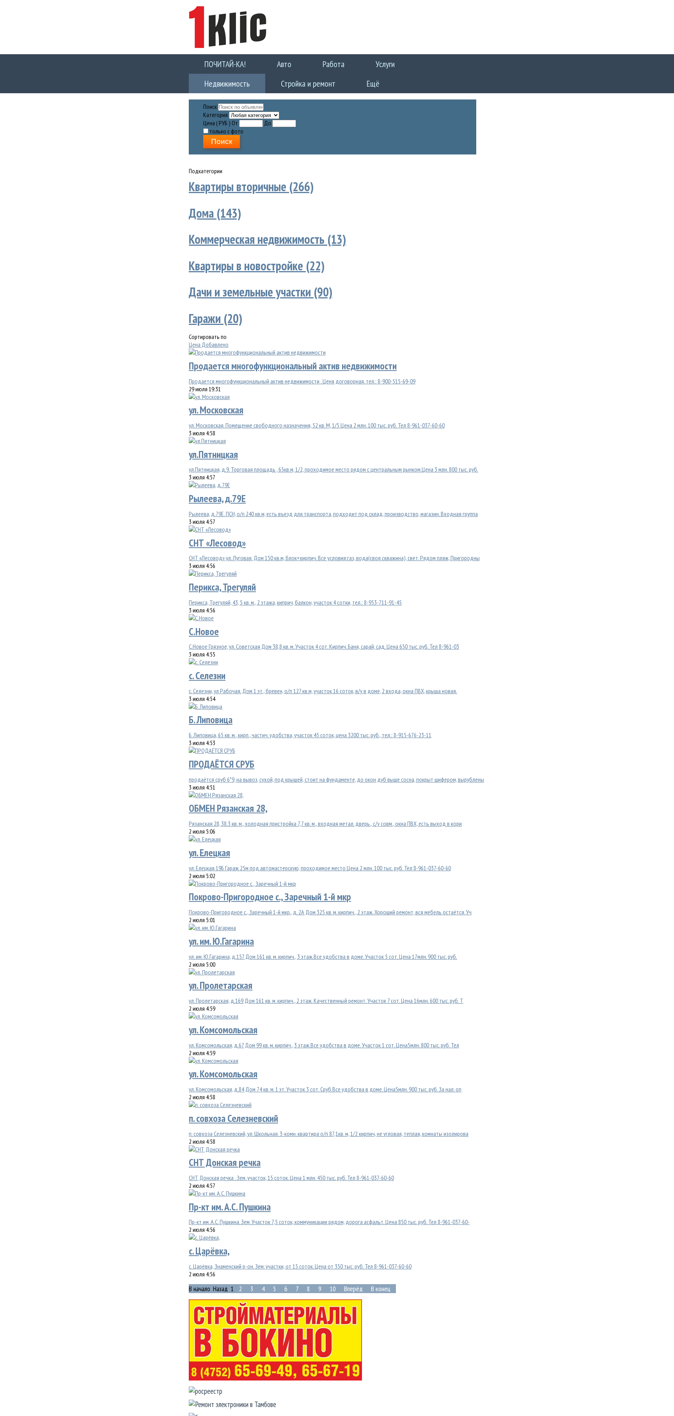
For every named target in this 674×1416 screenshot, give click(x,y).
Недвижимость (378, 63)
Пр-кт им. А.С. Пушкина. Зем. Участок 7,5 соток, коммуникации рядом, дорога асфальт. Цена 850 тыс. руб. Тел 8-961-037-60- (329, 1219)
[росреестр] (205, 1387)
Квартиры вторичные (251, 183)
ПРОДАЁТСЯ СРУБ (221, 760)
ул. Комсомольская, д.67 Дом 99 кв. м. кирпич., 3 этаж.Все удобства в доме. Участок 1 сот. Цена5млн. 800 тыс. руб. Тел (324, 1041)
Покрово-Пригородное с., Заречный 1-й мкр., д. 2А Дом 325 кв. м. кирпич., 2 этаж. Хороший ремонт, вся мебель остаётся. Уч (330, 908)
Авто (261, 63)
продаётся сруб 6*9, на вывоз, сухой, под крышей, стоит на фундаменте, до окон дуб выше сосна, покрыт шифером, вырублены (336, 776)
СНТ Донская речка (225, 1158)
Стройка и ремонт (444, 63)
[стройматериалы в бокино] (275, 1374)
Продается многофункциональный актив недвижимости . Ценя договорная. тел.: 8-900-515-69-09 (302, 378)
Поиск (210, 103)
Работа (294, 63)
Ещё (203, 80)
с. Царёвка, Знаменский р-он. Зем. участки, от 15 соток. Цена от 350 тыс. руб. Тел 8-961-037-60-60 (300, 1263)
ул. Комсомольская (223, 1026)
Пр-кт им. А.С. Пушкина (230, 1203)
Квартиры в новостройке (257, 262)
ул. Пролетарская (220, 981)
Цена (195, 341)
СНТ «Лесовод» (217, 539)
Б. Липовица (210, 716)
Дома (215, 209)
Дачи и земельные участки (260, 288)
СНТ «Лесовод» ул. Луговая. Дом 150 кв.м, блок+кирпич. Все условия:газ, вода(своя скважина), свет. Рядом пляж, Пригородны (334, 555)
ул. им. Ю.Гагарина (221, 937)
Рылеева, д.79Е (217, 494)
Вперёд (353, 1285)
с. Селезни (207, 671)
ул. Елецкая (209, 849)
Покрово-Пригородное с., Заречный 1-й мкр (270, 893)
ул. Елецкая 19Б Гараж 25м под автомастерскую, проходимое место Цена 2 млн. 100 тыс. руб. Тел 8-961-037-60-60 (320, 864)
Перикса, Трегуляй (222, 583)
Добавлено (215, 341)
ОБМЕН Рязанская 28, (228, 804)
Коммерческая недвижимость (267, 235)
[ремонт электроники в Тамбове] (232, 1400)
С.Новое (204, 627)
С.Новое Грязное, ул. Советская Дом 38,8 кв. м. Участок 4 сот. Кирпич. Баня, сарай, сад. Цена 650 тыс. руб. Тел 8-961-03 (324, 643)
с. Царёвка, (209, 1247)
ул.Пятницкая (213, 450)
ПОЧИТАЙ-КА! (217, 63)
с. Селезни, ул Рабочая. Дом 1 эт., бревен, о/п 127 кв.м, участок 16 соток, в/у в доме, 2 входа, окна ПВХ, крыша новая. (323, 687)
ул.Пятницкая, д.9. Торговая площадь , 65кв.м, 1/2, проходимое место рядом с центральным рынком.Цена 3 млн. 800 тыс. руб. (333, 466)
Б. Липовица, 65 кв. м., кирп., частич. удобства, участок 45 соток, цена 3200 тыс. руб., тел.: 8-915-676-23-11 (310, 731)
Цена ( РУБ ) (217, 119)
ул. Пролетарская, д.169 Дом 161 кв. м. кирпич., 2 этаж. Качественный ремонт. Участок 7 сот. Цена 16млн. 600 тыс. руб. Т (326, 997)
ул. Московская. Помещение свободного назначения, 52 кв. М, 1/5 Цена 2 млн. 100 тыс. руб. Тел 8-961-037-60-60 (317, 422)
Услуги (330, 63)
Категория (215, 111)
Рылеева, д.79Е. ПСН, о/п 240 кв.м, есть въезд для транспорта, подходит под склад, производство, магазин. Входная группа (333, 510)
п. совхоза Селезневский (233, 1114)
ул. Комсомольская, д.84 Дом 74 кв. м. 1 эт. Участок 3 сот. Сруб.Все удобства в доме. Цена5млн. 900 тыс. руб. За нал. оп (325, 1086)
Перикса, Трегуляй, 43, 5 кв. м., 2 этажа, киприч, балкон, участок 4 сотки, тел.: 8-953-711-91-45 (295, 599)
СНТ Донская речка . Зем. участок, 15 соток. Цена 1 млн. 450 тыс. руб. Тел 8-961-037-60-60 (291, 1174)
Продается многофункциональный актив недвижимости (293, 362)
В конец (380, 1285)
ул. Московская (216, 406)
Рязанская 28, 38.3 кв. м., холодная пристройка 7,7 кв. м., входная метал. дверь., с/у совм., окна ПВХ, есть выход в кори (325, 820)
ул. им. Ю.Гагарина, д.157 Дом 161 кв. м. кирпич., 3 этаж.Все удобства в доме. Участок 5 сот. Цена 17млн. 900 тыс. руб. (323, 953)
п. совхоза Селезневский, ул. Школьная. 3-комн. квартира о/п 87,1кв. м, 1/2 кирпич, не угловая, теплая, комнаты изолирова (328, 1130)
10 (333, 1285)
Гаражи (215, 315)
